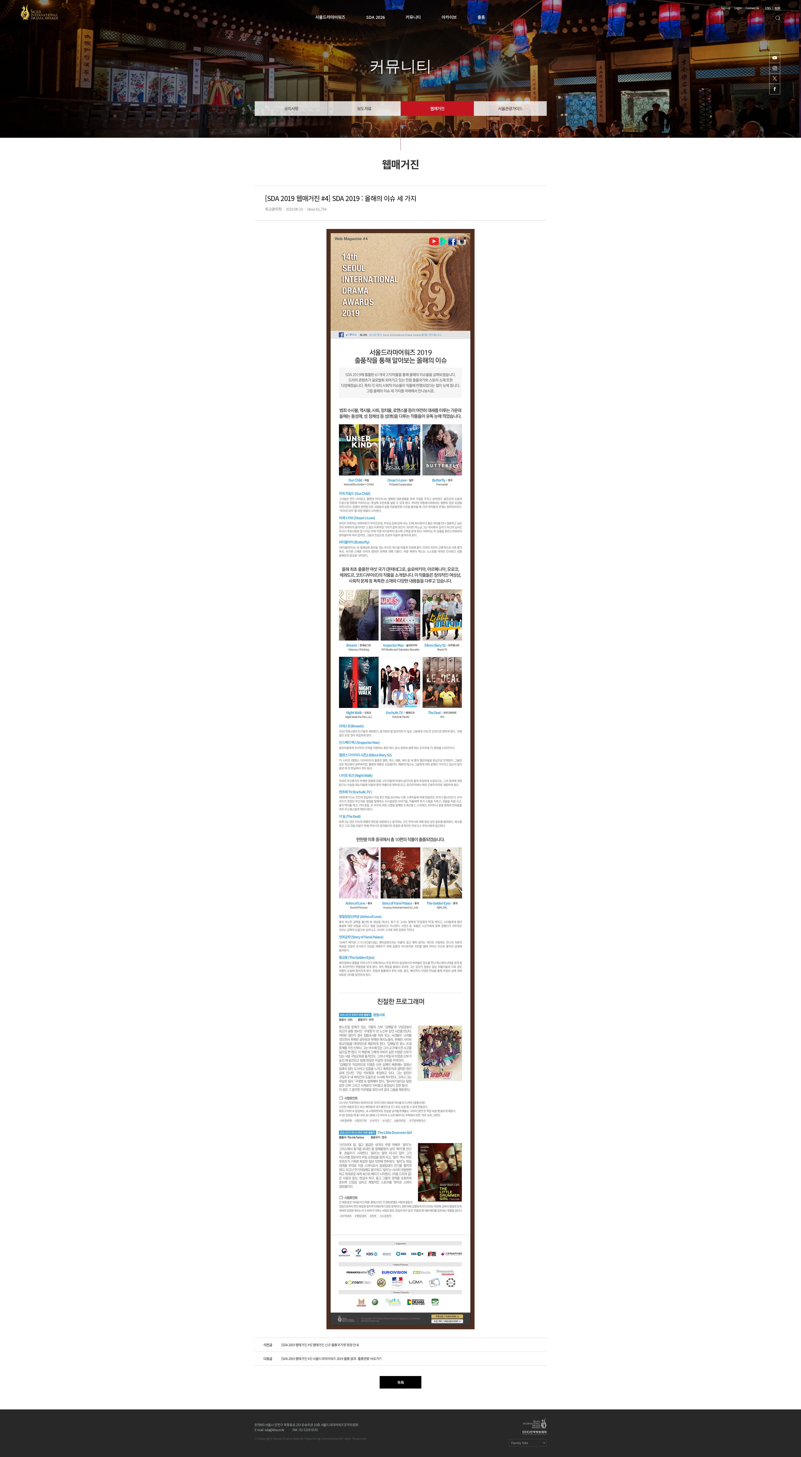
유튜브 (775, 57)
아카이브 (449, 17)
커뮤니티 (413, 17)
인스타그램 (775, 68)
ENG (768, 8)
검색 (777, 18)
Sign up (725, 8)
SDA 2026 (375, 17)
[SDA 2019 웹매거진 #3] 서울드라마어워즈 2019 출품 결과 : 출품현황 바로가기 (331, 1358)
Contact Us (752, 8)
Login (737, 8)
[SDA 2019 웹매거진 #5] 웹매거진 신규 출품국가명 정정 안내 (320, 1344)
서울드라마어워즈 (330, 17)
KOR (777, 8)
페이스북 (775, 89)
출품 (481, 17)
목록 (400, 1382)
